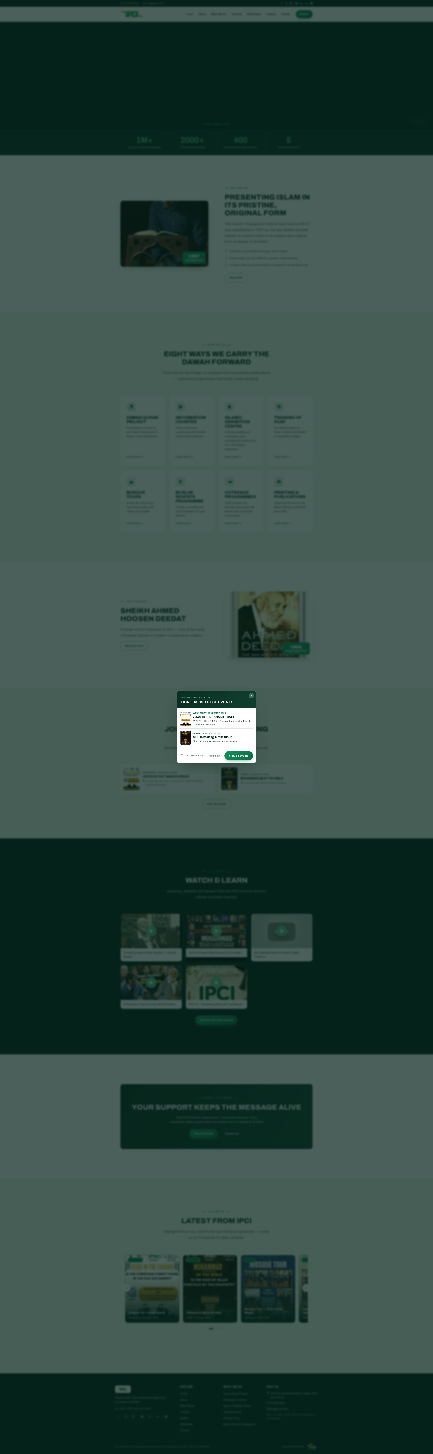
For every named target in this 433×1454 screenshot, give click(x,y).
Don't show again (194, 755)
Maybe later (215, 755)
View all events (238, 755)
